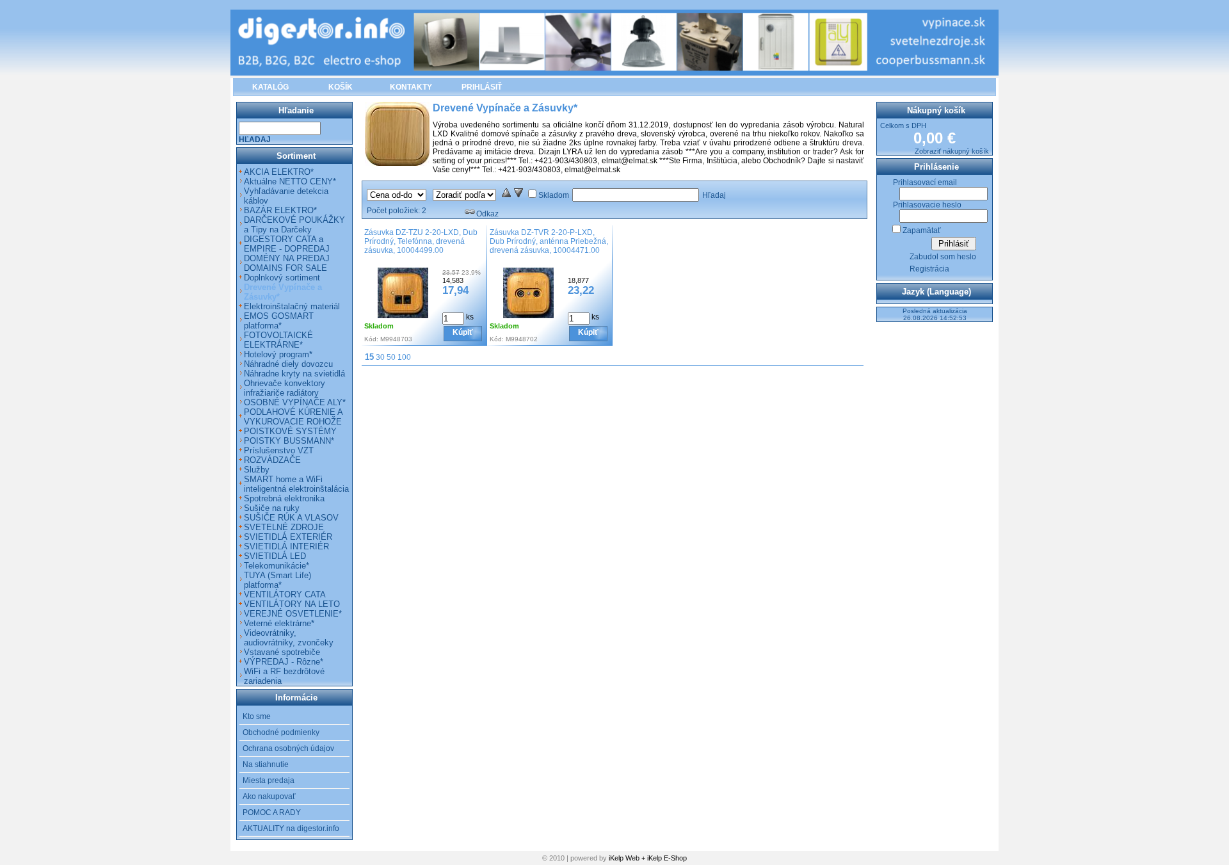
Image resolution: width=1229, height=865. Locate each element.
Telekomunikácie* (276, 565)
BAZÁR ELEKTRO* (280, 210)
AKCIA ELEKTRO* (279, 172)
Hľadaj (714, 195)
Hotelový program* (278, 354)
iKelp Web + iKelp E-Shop (648, 858)
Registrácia (929, 268)
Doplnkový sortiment (282, 277)
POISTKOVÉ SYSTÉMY (290, 431)
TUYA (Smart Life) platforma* (277, 580)
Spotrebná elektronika (284, 498)
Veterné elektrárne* (279, 623)
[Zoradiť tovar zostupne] (518, 195)
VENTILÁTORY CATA (285, 594)
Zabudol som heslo (943, 256)
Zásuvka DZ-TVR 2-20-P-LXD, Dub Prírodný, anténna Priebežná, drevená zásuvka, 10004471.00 (549, 241)
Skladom (553, 195)
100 (404, 357)
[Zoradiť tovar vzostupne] (506, 195)
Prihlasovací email (925, 182)
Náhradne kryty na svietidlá (294, 373)
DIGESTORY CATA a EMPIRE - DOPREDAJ (287, 244)
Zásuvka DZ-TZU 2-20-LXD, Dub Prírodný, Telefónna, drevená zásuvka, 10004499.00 (421, 241)
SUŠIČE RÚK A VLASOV (291, 517)
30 (380, 357)
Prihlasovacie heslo (927, 204)
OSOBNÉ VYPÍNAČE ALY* (295, 402)
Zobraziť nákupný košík (952, 151)
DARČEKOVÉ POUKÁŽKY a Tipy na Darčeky (294, 224)
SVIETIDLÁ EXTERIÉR (288, 537)
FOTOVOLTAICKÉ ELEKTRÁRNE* (278, 340)
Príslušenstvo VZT (279, 450)
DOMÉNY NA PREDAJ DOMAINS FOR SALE (287, 263)
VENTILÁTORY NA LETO (292, 604)
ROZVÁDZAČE (272, 460)
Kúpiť (463, 332)
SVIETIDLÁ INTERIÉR (286, 546)
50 (391, 357)
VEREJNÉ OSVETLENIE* (293, 613)
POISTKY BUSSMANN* (289, 441)
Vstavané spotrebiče (282, 652)
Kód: (371, 339)
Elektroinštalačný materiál (292, 306)
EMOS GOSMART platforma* (279, 320)
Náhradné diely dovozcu (288, 364)
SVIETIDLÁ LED (275, 556)
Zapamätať (922, 230)
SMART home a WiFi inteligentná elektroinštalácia (296, 484)
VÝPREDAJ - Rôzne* (283, 662)
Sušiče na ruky (272, 508)
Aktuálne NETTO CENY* (290, 181)
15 (369, 357)
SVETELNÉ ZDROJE (284, 527)
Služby (256, 469)
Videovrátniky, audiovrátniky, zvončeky (288, 637)
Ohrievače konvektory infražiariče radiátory (284, 388)
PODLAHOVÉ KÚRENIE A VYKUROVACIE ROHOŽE (293, 416)
